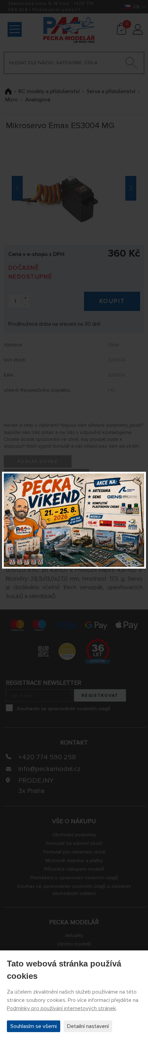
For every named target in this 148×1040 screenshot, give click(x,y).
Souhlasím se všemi (33, 1026)
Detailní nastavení (88, 1026)
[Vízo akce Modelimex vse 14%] (74, 520)
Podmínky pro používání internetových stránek (61, 1008)
